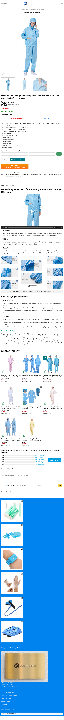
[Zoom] (3, 74)
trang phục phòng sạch (42, 334)
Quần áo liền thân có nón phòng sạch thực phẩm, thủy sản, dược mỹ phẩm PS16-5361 (10, 440)
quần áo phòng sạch (55, 338)
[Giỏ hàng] (62, 3)
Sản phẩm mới (31, 172)
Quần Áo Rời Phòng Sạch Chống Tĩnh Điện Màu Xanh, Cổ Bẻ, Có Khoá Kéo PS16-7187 (53, 376)
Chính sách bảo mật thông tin (9, 695)
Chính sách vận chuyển (7, 698)
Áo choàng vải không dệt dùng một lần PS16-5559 (32, 407)
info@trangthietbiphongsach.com (13, 684)
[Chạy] (3, 227)
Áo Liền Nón (6, 174)
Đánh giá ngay (54, 460)
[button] (32, 212)
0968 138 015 (9, 682)
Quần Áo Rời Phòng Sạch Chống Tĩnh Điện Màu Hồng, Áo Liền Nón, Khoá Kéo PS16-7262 (11, 376)
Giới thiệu (4, 704)
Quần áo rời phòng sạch (32, 174)
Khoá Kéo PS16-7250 (14, 174)
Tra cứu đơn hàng (6, 701)
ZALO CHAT (48, 118)
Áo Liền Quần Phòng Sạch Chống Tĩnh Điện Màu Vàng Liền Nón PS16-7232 (31, 440)
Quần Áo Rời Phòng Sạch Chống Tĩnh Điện (48, 174)
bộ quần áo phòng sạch (21, 344)
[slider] (30, 227)
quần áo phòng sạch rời (29, 336)
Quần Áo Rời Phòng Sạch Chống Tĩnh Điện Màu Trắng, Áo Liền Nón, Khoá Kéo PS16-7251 (11, 408)
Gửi (59, 154)
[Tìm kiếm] (59, 3)
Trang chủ (23, 9)
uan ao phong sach (7, 342)
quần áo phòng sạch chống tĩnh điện (38, 338)
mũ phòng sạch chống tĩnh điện (21, 342)
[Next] (59, 45)
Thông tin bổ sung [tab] (9, 185)
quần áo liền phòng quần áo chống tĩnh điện (13, 339)
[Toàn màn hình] (61, 227)
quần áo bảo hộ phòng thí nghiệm (35, 339)
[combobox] (32, 714)
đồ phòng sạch (18, 334)
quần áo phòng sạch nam (44, 336)
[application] (32, 211)
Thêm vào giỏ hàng (17, 159)
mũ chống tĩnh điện (45, 342)
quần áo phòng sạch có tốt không (19, 338)
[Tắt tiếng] (58, 227)
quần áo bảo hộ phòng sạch (53, 339)
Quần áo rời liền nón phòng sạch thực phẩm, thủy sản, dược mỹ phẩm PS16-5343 (31, 376)
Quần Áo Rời (23, 174)
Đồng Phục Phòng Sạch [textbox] (31, 713)
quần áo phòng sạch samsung (14, 336)
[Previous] (4, 45)
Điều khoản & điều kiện (7, 692)
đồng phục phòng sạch (7, 334)
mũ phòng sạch (35, 342)
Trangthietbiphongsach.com (13, 686)
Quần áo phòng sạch (22, 172)
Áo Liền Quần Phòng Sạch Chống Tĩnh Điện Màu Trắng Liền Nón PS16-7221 (52, 408)
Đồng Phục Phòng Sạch (36, 9)
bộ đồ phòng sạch (9, 344)
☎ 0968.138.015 (16, 118)
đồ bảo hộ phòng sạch (29, 334)
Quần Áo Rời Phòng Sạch (10, 233)
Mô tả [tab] (2, 185)
